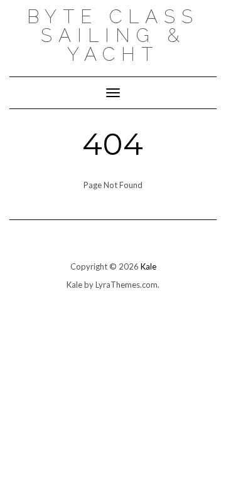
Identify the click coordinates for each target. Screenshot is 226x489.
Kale (148, 266)
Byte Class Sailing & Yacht (113, 35)
